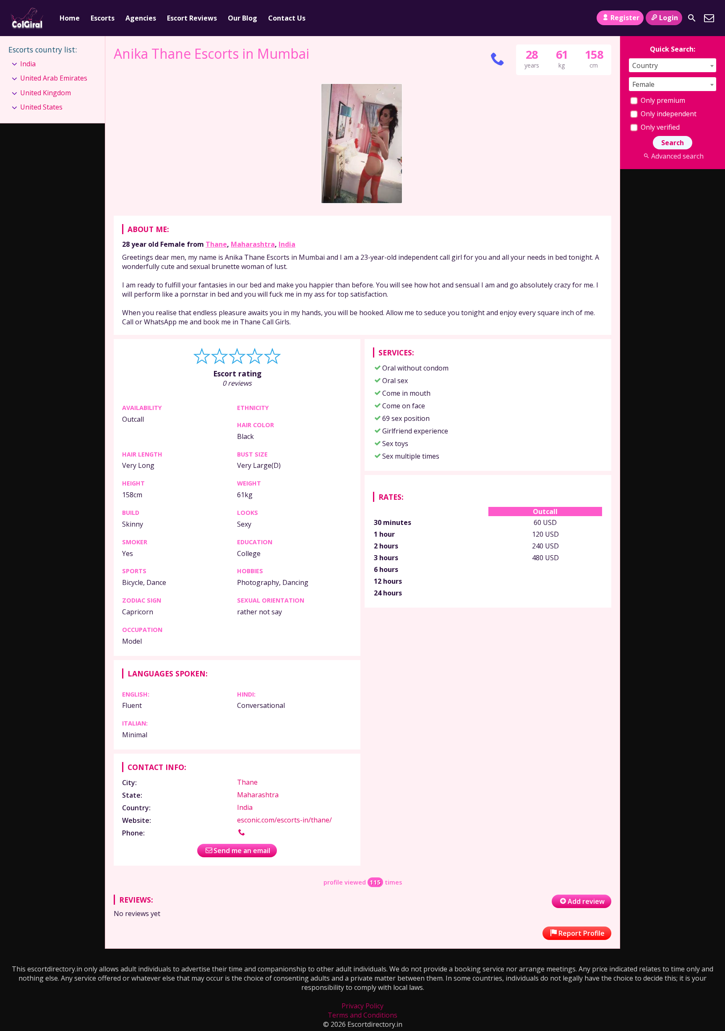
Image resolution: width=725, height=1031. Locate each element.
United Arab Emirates (53, 78)
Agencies (140, 18)
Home (70, 18)
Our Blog (242, 18)
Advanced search (677, 156)
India (287, 244)
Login (668, 17)
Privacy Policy (362, 1005)
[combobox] (673, 65)
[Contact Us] (709, 18)
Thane (216, 244)
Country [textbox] (645, 65)
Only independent (667, 113)
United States (41, 107)
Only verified (659, 127)
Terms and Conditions (362, 1015)
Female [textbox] (643, 84)
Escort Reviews (192, 18)
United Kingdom (45, 92)
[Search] (691, 18)
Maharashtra (253, 244)
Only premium (662, 100)
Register (624, 17)
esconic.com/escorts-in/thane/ (284, 820)
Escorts (103, 18)
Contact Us (286, 18)
